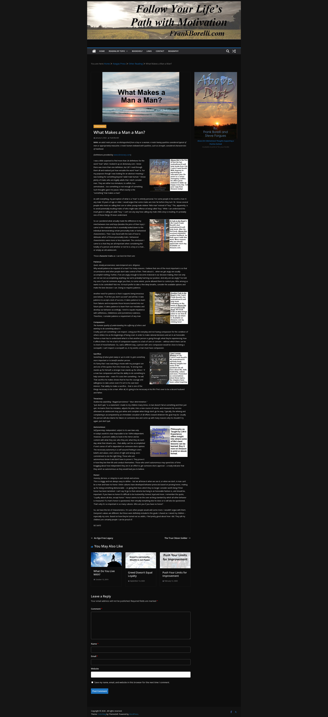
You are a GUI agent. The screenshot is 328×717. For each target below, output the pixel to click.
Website (95, 668)
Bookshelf (137, 51)
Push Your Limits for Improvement (174, 574)
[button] (126, 51)
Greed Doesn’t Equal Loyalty (140, 574)
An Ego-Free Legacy (103, 538)
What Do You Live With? (104, 572)
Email (94, 656)
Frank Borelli (114, 138)
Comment (96, 608)
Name (95, 643)
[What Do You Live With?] (106, 554)
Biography (173, 51)
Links (149, 51)
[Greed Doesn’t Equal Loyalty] (140, 554)
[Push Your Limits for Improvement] (175, 554)
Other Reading (100, 126)
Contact (160, 51)
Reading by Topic (117, 51)
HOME (102, 51)
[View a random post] (234, 51)
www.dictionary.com (122, 155)
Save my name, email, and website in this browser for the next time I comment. (132, 682)
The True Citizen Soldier (176, 538)
